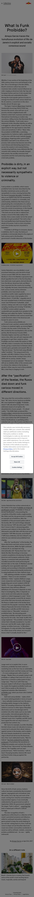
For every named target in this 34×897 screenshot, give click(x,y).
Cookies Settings (17, 467)
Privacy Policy (8, 449)
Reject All (17, 462)
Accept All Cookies (17, 456)
